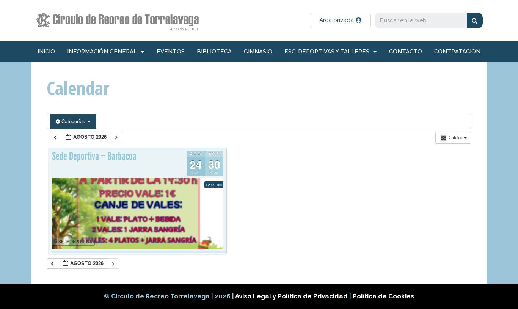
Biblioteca (214, 51)
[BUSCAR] (475, 20)
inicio (46, 51)
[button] (340, 20)
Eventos (171, 51)
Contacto (405, 51)
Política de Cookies (383, 296)
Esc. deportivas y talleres (326, 51)
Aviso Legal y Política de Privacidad (292, 296)
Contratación (457, 51)
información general (102, 51)
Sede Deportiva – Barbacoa (94, 156)
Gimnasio (258, 51)
